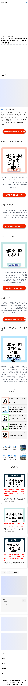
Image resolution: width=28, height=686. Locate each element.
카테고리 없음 (4, 36)
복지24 (23, 682)
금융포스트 (12, 680)
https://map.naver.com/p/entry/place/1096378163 (13, 443)
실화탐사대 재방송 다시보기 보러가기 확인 (15, 131)
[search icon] (24, 2)
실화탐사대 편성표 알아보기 (14, 288)
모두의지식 (19, 682)
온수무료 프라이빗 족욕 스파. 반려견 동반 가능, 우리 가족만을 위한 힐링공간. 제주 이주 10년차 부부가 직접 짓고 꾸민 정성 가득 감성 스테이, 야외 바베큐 (10, 458)
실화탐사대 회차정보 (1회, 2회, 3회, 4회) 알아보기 (15, 319)
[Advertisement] (14, 20)
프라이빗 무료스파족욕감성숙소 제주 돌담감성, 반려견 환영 (10, 456)
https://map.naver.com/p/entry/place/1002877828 (13, 453)
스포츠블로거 (17, 680)
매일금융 (14, 682)
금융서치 (10, 682)
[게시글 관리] (11, 572)
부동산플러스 (23, 680)
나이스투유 (6, 682)
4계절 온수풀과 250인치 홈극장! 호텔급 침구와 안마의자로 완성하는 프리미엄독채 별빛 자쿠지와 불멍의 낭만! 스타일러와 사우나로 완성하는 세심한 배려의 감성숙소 (10, 448)
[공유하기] (8, 572)
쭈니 (22, 684)
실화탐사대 (3, 109)
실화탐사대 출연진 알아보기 (14, 195)
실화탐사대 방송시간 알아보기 (14, 226)
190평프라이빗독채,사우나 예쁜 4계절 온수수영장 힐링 (10, 446)
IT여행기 (7, 680)
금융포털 (3, 680)
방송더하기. (4, 2)
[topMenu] (26, 2)
